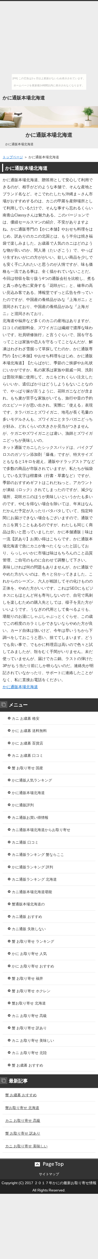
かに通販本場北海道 (24, 97)
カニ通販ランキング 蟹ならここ (38, 854)
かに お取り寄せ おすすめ (33, 966)
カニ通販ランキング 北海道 (34, 879)
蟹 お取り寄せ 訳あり (29, 1028)
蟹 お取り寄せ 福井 (27, 978)
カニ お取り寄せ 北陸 (29, 1053)
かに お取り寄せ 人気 (29, 954)
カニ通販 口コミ (25, 842)
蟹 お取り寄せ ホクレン (31, 991)
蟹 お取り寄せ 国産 (27, 768)
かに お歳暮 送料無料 (29, 731)
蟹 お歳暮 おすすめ (27, 1065)
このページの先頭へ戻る (49, 1164)
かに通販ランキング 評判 (32, 867)
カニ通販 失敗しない (29, 929)
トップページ (13, 157)
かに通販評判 (23, 805)
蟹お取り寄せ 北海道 (29, 1003)
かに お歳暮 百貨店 (27, 743)
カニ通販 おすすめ (27, 917)
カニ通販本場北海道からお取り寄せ (41, 830)
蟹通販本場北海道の (28, 904)
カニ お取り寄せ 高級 (29, 1016)
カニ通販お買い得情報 (30, 817)
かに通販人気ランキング (32, 780)
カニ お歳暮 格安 (25, 718)
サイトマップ (49, 1174)
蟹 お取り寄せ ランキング (33, 941)
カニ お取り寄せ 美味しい (33, 1040)
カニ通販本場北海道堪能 (32, 892)
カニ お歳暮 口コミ (27, 755)
